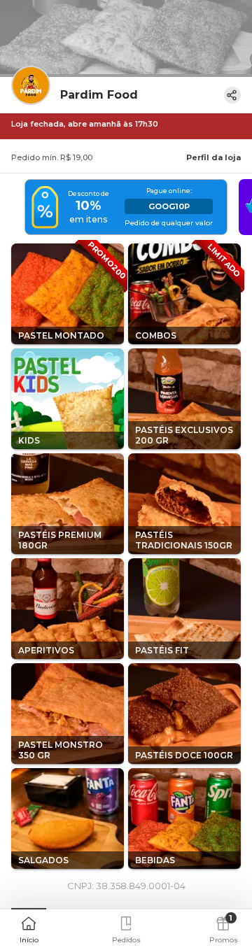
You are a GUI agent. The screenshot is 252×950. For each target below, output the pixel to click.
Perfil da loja (213, 157)
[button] (28, 928)
